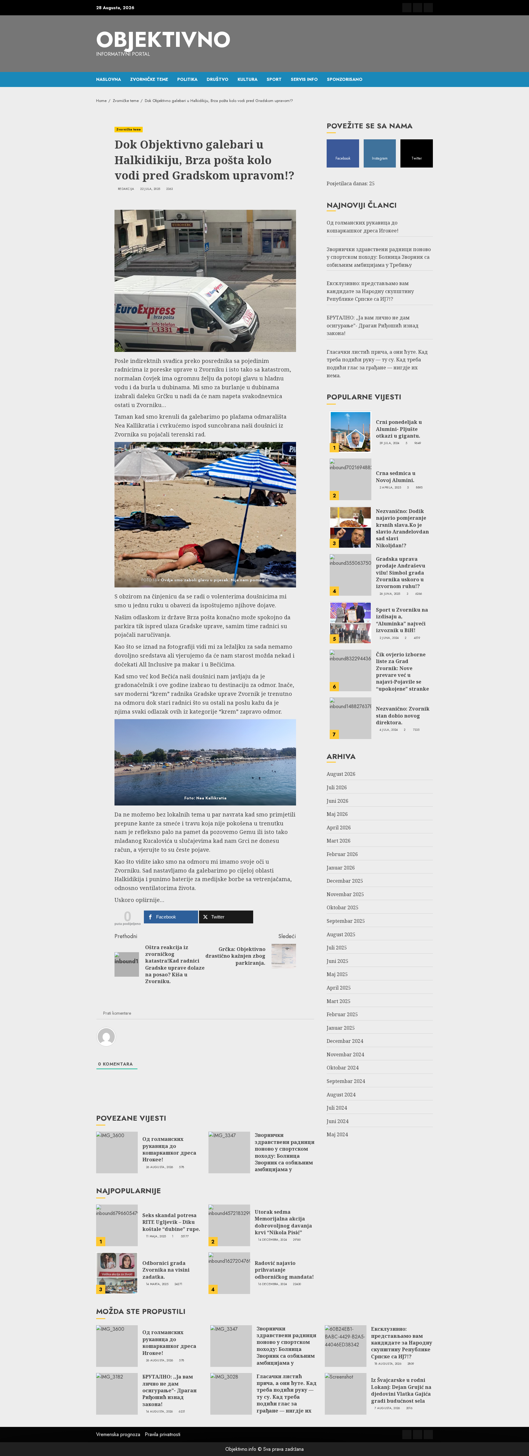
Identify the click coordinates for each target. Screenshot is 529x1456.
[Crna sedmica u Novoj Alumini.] (350, 479)
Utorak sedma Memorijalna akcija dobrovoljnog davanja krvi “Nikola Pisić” (283, 1222)
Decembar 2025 (345, 881)
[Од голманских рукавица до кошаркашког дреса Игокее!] (117, 1152)
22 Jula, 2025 (150, 189)
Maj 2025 (337, 974)
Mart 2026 (339, 841)
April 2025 (339, 988)
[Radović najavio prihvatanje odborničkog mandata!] (229, 1273)
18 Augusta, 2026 (387, 1364)
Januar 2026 (341, 867)
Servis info (304, 79)
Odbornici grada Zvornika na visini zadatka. (165, 1270)
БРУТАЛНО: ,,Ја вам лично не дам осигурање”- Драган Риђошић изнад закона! (372, 326)
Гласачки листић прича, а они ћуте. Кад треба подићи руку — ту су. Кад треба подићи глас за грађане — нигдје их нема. (287, 1397)
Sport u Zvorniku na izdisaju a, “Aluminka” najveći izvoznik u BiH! (402, 620)
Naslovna (108, 79)
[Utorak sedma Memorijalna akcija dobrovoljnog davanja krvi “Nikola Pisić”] (229, 1225)
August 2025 (341, 934)
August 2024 (341, 1095)
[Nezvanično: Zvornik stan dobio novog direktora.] (350, 718)
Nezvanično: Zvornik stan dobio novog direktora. (403, 716)
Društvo (217, 79)
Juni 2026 (337, 801)
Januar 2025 (341, 1028)
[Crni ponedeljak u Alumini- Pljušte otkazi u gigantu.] (350, 432)
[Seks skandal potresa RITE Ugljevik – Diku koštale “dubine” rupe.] (117, 1225)
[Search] (429, 79)
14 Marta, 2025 (157, 1284)
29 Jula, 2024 (390, 443)
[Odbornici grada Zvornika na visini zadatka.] (117, 1273)
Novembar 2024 (345, 1054)
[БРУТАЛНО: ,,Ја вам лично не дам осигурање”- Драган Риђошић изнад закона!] (117, 1394)
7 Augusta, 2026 (387, 1408)
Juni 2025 (337, 961)
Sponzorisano (344, 79)
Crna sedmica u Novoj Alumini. (395, 477)
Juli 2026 (337, 787)
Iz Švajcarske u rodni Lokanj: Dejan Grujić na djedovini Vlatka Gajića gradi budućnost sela (401, 1390)
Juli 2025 (337, 948)
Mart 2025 (339, 1001)
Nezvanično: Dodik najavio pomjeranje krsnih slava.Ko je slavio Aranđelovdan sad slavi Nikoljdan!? (402, 528)
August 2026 (341, 774)
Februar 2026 (342, 854)
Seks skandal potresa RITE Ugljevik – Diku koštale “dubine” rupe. (171, 1222)
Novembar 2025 (345, 894)
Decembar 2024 (345, 1041)
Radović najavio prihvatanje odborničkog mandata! (284, 1270)
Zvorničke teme (149, 79)
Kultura (247, 79)
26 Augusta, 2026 (159, 1167)
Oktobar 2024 (342, 1068)
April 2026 (339, 827)
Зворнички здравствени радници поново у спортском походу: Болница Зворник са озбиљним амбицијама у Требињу (284, 1155)
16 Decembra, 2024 (272, 1284)
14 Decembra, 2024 (272, 1240)
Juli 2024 (337, 1108)
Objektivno (163, 39)
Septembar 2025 (346, 921)
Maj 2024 (337, 1134)
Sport (274, 79)
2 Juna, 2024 (389, 638)
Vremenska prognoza (118, 1434)
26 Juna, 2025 (390, 594)
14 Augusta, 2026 (159, 1411)
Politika (187, 79)
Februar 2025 (342, 1014)
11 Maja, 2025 (156, 1236)
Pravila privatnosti (162, 1434)
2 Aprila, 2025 (390, 488)
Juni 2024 (337, 1121)
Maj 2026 (337, 814)
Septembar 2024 (346, 1081)
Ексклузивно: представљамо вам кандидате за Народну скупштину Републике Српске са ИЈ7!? (370, 291)
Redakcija (126, 189)
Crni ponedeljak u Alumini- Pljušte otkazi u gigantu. (399, 429)
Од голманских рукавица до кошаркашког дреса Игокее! (169, 1149)
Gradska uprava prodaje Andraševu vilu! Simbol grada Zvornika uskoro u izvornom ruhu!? (400, 573)
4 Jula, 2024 (389, 730)
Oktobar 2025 (342, 907)
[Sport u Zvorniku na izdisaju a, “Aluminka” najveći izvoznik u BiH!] (350, 623)
